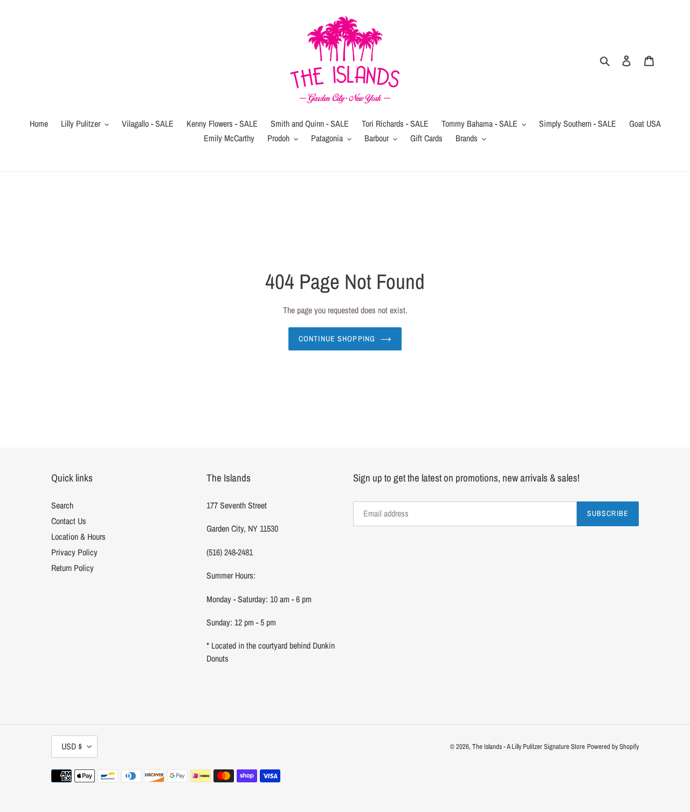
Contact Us (68, 521)
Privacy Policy (74, 552)
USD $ (71, 746)
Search (62, 505)
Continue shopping (337, 338)
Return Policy (72, 568)
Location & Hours (78, 536)
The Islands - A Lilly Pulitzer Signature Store (528, 746)
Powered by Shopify (613, 746)
